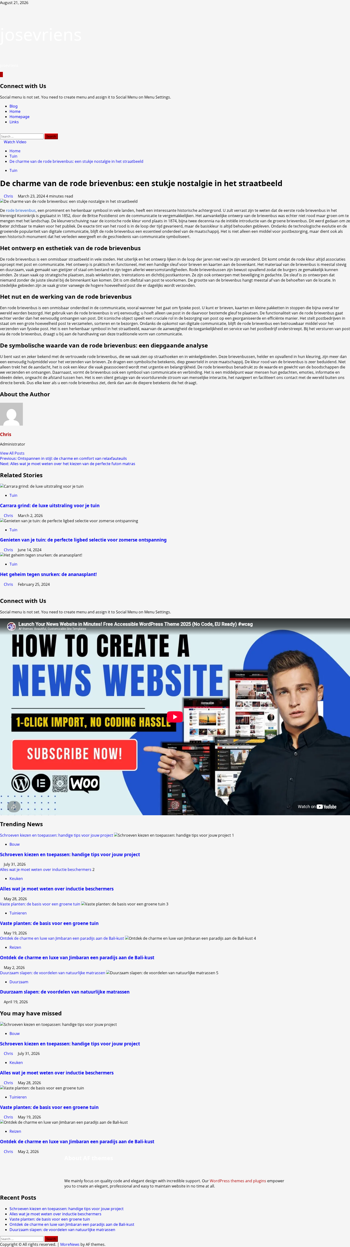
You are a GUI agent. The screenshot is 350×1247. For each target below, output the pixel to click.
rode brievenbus (21, 210)
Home (15, 111)
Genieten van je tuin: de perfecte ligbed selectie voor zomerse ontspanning (83, 540)
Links (14, 121)
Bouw (15, 844)
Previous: (63, 458)
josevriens (41, 34)
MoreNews (70, 1244)
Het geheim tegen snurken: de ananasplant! (48, 574)
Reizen (15, 947)
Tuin (13, 170)
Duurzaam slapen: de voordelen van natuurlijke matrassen (52, 972)
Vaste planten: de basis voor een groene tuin (40, 904)
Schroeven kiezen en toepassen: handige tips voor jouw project (56, 835)
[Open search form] (1, 131)
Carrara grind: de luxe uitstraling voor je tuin (50, 505)
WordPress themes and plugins (238, 1180)
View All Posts (12, 453)
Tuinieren (18, 913)
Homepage (20, 116)
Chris (9, 196)
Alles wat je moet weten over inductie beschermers (45, 869)
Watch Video (14, 141)
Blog (14, 106)
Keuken (16, 878)
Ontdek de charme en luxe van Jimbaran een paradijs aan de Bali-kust (62, 938)
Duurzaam (19, 981)
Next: (67, 463)
